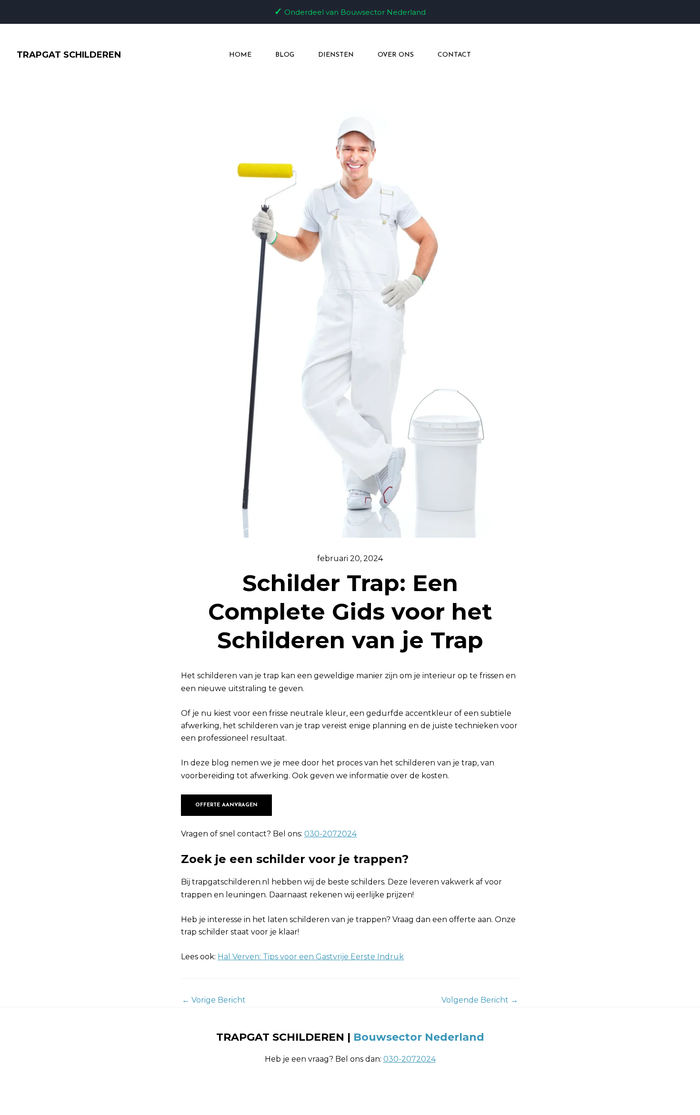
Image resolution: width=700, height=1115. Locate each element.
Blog (284, 55)
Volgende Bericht (479, 1000)
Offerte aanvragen (226, 805)
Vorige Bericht (214, 1000)
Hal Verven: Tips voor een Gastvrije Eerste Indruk (311, 956)
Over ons (396, 55)
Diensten (336, 55)
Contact (454, 55)
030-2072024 (330, 833)
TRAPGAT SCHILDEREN (69, 55)
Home (240, 55)
